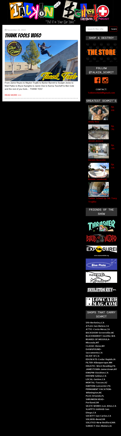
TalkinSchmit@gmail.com (101, 92)
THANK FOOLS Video (23, 35)
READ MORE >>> (13, 95)
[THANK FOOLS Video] (41, 60)
